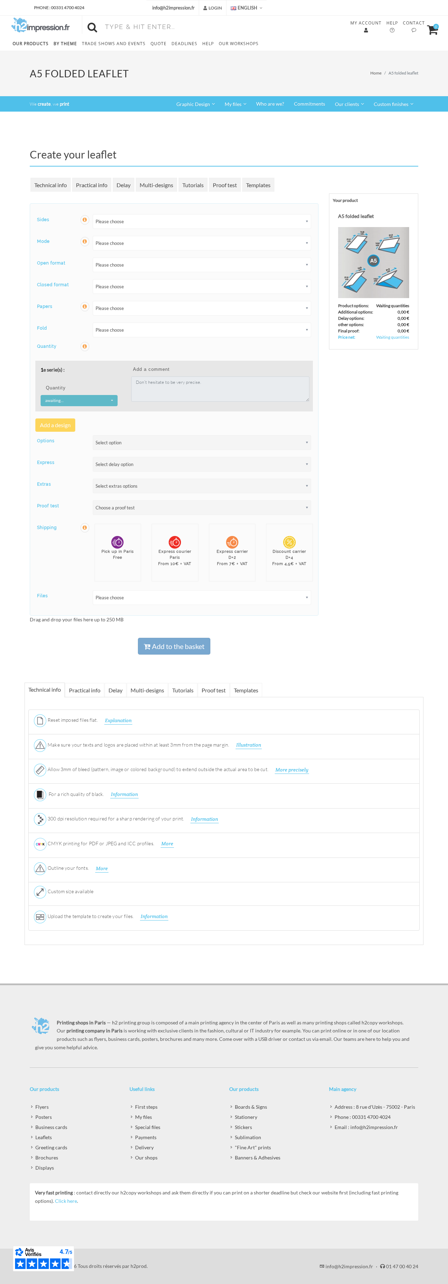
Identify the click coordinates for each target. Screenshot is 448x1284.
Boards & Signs (251, 1107)
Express (46, 462)
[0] (429, 28)
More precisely (291, 770)
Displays (44, 1168)
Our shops (146, 1157)
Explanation (118, 720)
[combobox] (79, 400)
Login (215, 7)
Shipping (47, 527)
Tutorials (193, 185)
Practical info (91, 185)
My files (143, 1117)
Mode (43, 241)
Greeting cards (51, 1147)
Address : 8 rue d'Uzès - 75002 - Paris (375, 1107)
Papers (44, 306)
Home (376, 73)
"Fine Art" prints (253, 1147)
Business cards (51, 1127)
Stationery (246, 1117)
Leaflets (43, 1137)
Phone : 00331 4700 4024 (59, 7)
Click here (66, 1201)
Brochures (46, 1157)
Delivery (144, 1147)
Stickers (243, 1127)
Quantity (47, 346)
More (167, 843)
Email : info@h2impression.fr (366, 1127)
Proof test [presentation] (214, 690)
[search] (94, 26)
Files (42, 595)
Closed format (53, 284)
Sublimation (248, 1137)
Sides (43, 219)
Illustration (248, 745)
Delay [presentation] (115, 690)
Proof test (225, 185)
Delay (124, 185)
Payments (145, 1137)
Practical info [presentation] (84, 690)
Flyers (42, 1107)
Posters (43, 1117)
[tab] (45, 690)
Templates (258, 185)
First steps (146, 1107)
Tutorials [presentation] (183, 690)
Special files (147, 1127)
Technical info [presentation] (44, 689)
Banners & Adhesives (257, 1157)
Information (124, 794)
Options (46, 440)
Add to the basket (177, 646)
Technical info (50, 185)
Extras (44, 484)
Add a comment (151, 369)
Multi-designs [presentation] (147, 690)
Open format (51, 263)
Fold (42, 328)
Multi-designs (156, 185)
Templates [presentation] (246, 690)
